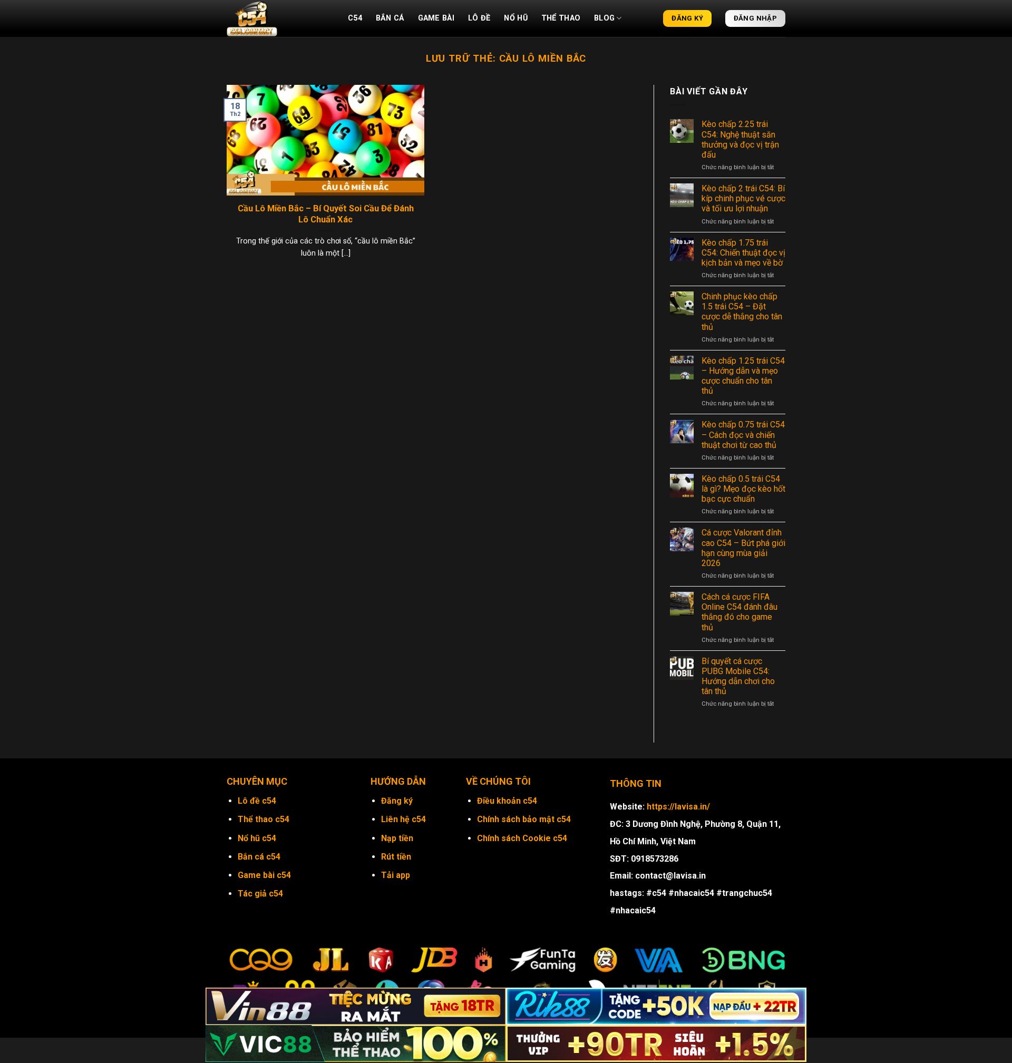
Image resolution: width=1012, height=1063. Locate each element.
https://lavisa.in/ (678, 807)
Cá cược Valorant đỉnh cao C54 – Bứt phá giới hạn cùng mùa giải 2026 (743, 548)
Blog (604, 18)
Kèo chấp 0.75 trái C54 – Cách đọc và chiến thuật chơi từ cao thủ (743, 435)
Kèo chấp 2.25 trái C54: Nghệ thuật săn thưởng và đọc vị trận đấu (740, 139)
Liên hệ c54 (403, 819)
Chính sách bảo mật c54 (524, 819)
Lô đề (479, 18)
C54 (355, 18)
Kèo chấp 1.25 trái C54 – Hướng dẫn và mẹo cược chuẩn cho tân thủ (743, 376)
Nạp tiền (397, 838)
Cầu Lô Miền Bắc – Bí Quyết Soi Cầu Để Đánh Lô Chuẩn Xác (326, 214)
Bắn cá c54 (259, 857)
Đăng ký (397, 801)
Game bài (436, 18)
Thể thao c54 (263, 819)
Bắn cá (390, 18)
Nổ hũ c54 (257, 838)
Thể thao (560, 18)
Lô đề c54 (257, 801)
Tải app (395, 875)
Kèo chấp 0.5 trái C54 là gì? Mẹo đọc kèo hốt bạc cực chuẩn (743, 489)
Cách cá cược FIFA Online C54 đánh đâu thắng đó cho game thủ (739, 612)
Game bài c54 (264, 875)
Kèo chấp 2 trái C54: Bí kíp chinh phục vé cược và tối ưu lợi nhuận (743, 198)
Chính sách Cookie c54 (522, 838)
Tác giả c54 (260, 894)
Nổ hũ (515, 18)
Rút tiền (396, 857)
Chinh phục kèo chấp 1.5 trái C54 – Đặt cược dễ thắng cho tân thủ (742, 311)
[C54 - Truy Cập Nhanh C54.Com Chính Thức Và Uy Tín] (279, 18)
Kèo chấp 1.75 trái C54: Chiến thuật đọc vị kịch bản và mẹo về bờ (743, 253)
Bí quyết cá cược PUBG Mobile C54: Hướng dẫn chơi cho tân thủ (738, 676)
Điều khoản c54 (507, 801)
